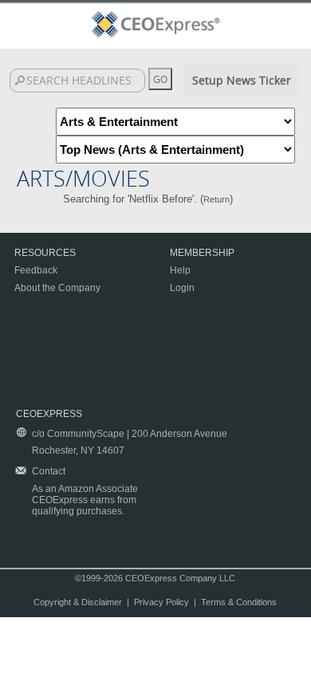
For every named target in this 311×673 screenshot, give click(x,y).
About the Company (57, 287)
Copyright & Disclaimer (77, 602)
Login (182, 287)
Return (216, 199)
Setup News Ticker (241, 80)
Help (180, 270)
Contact (48, 471)
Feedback (35, 270)
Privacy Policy (161, 602)
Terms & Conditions (239, 602)
